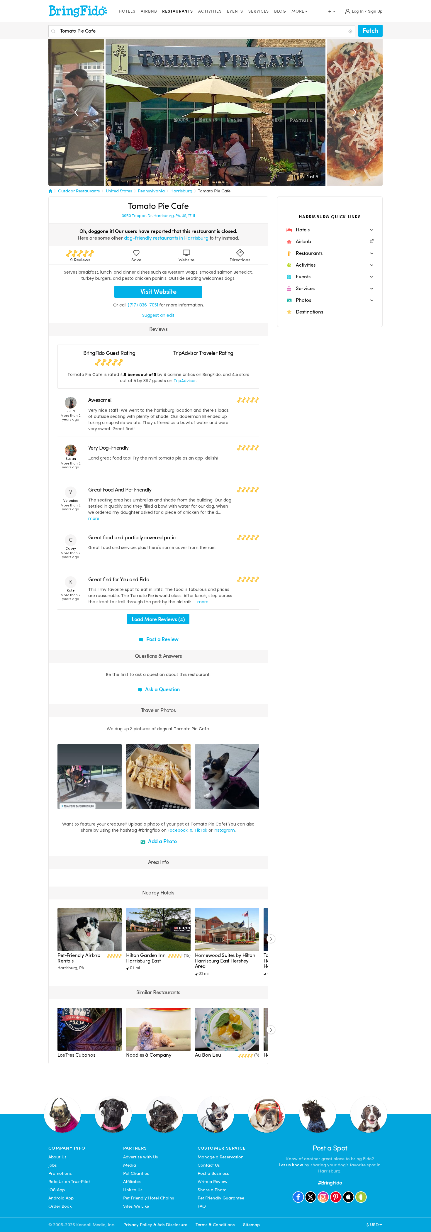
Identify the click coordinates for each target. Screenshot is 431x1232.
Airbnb (149, 11)
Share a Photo (212, 1190)
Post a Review (162, 639)
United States (119, 191)
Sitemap (251, 1225)
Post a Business (213, 1173)
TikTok (200, 830)
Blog (280, 11)
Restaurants (177, 11)
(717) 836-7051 (143, 305)
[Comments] (72, 803)
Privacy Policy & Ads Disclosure (155, 1225)
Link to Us (132, 1190)
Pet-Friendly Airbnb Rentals (78, 958)
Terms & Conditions (215, 1225)
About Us (57, 1157)
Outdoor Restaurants (79, 191)
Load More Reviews (158, 619)
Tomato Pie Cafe (214, 191)
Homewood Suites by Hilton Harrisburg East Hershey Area (225, 960)
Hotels (127, 11)
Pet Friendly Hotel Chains (148, 1198)
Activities (210, 11)
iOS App (56, 1190)
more (93, 518)
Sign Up (375, 11)
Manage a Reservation (221, 1157)
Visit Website (158, 292)
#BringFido (330, 1182)
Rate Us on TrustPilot (69, 1181)
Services (258, 11)
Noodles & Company (148, 1055)
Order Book (60, 1206)
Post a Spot (330, 1148)
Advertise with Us (140, 1157)
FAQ (202, 1206)
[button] (330, 230)
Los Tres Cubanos (76, 1055)
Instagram (224, 830)
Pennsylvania (151, 191)
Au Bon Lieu (208, 1055)
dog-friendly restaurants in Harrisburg (166, 238)
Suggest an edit (158, 315)
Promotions (60, 1173)
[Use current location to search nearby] (351, 31)
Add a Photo (162, 841)
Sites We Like (136, 1206)
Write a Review (213, 1181)
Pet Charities (136, 1173)
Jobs (52, 1165)
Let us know (291, 1165)
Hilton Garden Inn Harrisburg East (145, 958)
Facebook (178, 830)
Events (235, 11)
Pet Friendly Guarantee (221, 1198)
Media (129, 1165)
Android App (61, 1198)
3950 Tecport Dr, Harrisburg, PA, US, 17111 (158, 215)
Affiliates (132, 1181)
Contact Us (209, 1165)
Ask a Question (162, 689)
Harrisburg (181, 191)
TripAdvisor (185, 381)
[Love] (63, 803)
